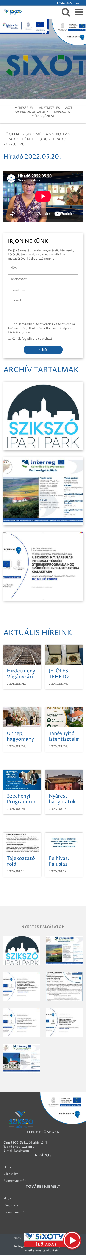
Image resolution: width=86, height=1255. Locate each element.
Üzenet (13, 299)
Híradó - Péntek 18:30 (25, 139)
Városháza (10, 1174)
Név (11, 265)
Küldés (43, 349)
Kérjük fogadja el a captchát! (31, 339)
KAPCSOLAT (63, 112)
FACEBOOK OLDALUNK (31, 112)
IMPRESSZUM (24, 108)
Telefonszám (17, 277)
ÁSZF (68, 108)
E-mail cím (15, 288)
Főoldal (12, 134)
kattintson (21, 1151)
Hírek (7, 1167)
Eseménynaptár (14, 1181)
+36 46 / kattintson (22, 1147)
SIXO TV (59, 134)
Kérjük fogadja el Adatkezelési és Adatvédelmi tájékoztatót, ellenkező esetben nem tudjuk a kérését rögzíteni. (41, 328)
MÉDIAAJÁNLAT (43, 116)
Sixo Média (36, 134)
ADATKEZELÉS (49, 108)
